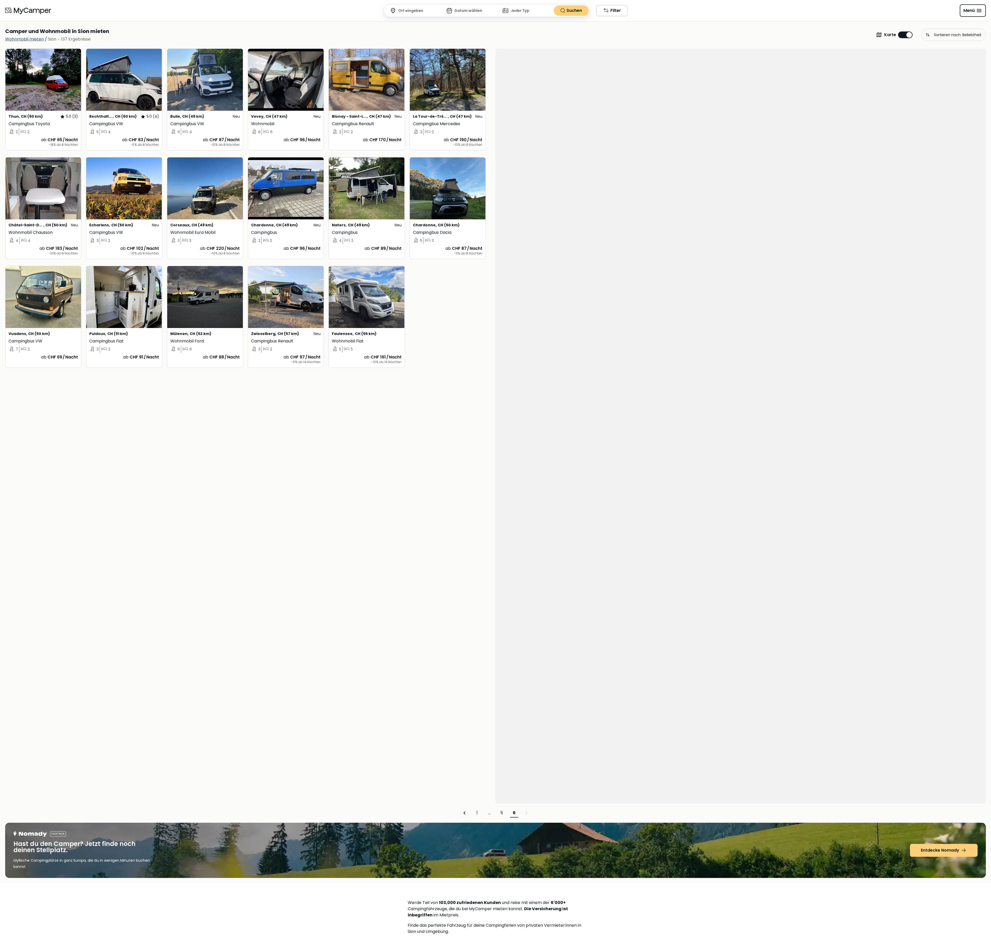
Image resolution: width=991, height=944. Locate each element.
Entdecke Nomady (940, 850)
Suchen (574, 10)
